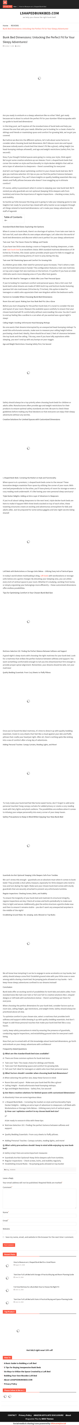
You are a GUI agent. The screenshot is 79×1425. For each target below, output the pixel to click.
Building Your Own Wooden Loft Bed (20, 1375)
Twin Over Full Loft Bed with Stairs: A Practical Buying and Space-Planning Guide (43, 1299)
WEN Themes (48, 1418)
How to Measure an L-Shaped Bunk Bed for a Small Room (34, 1262)
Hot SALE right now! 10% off (39, 1350)
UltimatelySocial (58, 1423)
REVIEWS (12, 1170)
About (68, 1415)
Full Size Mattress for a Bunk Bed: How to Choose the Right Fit (36, 1287)
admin (18, 46)
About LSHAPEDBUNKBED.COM (18, 1379)
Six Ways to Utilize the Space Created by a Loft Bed (27, 1371)
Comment (7, 1187)
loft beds (44, 575)
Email (5, 1220)
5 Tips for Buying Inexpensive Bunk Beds (22, 1367)
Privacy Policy (10, 1384)
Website (6, 1228)
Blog (7, 1170)
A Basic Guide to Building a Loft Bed (20, 1363)
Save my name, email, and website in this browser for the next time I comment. (40, 1237)
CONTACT (12, 1415)
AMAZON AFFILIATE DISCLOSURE (48, 1415)
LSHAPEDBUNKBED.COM (39, 13)
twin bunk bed (13, 249)
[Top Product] (18, 1345)
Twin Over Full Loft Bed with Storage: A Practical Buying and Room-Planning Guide (44, 1274)
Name (5, 1212)
